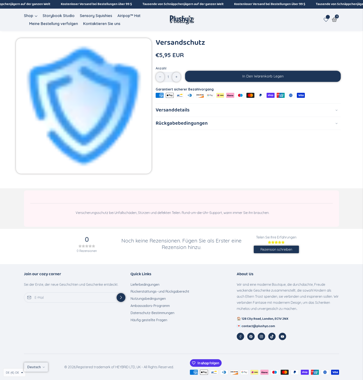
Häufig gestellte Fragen (149, 320)
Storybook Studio (59, 15)
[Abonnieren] (121, 297)
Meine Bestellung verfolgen (53, 23)
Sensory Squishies (96, 15)
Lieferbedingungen (144, 284)
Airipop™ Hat (129, 15)
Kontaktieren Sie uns (101, 23)
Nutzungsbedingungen (148, 298)
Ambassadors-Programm (150, 306)
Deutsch (34, 367)
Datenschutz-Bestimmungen (152, 313)
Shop (28, 15)
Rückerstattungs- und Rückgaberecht (159, 291)
